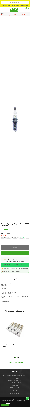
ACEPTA (5, 404)
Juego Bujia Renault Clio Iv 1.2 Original (11, 344)
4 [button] (15, 357)
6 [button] (18, 357)
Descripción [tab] (14, 279)
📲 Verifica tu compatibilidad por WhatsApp (15, 265)
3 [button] (14, 357)
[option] (15, 335)
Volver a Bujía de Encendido (16, 362)
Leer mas (8, 403)
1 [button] (11, 357)
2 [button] (12, 357)
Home (2, 13)
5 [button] (17, 357)
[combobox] (13, 2)
